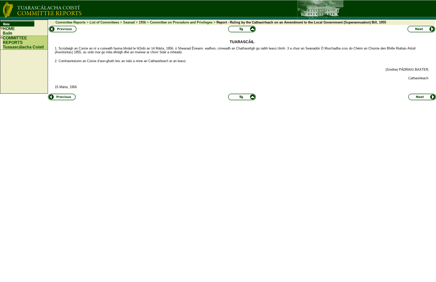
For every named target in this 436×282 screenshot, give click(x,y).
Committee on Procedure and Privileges (181, 22)
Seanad (129, 22)
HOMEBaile (9, 31)
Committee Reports (71, 22)
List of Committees (104, 22)
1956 (142, 22)
